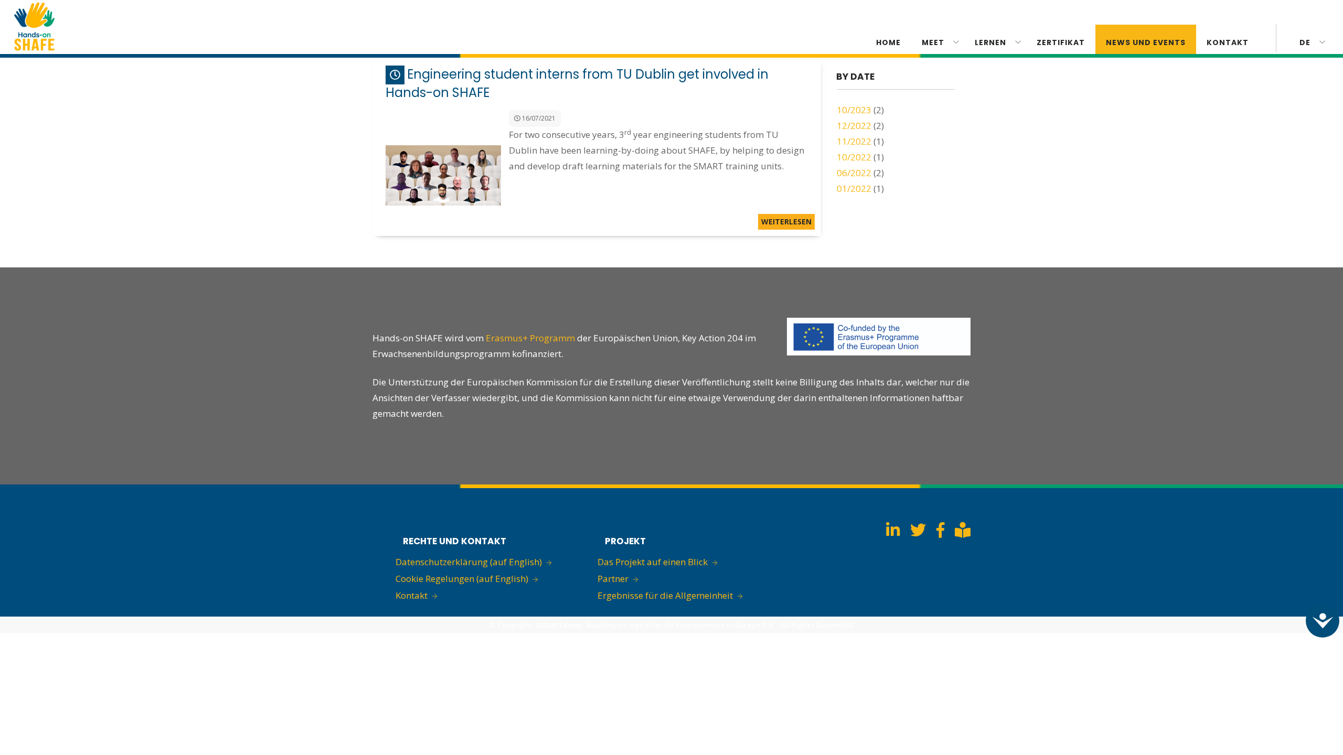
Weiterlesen (786, 221)
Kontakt (412, 595)
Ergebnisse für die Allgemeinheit (665, 595)
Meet (933, 42)
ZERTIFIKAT (1061, 42)
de (1304, 42)
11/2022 (854, 141)
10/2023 (854, 110)
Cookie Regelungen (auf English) (462, 579)
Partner (613, 579)
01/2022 (854, 188)
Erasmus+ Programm (531, 338)
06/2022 (854, 173)
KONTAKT (1228, 42)
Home (888, 42)
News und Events (1146, 42)
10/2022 (854, 157)
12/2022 (854, 126)
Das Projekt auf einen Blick (653, 562)
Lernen (990, 42)
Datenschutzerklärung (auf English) (469, 562)
